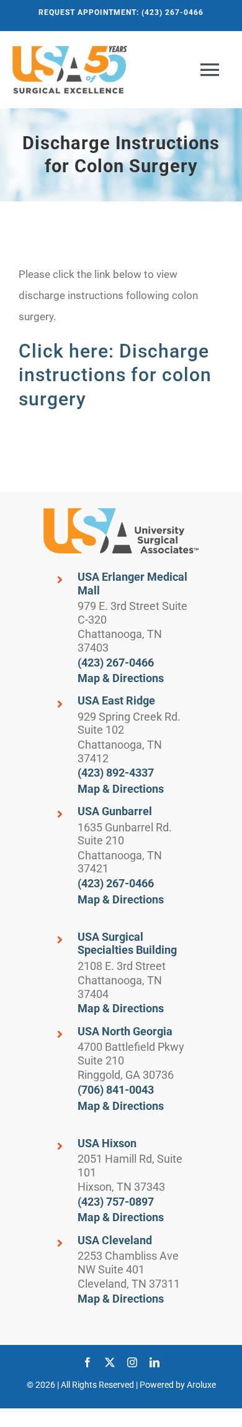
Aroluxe (201, 1385)
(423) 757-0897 (116, 1201)
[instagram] (132, 1362)
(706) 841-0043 (116, 1089)
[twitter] (110, 1362)
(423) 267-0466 (116, 662)
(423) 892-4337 (116, 772)
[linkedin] (154, 1362)
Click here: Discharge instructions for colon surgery (115, 375)
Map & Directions (121, 678)
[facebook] (87, 1362)
